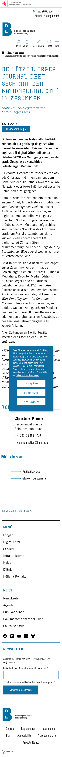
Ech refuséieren (31, 393)
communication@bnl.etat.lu (32, 443)
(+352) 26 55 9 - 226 (29, 436)
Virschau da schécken (21, 690)
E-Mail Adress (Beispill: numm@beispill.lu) (25, 668)
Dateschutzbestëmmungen (27, 375)
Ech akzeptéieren (31, 383)
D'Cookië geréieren (31, 402)
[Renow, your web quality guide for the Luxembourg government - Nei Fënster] (8, 753)
